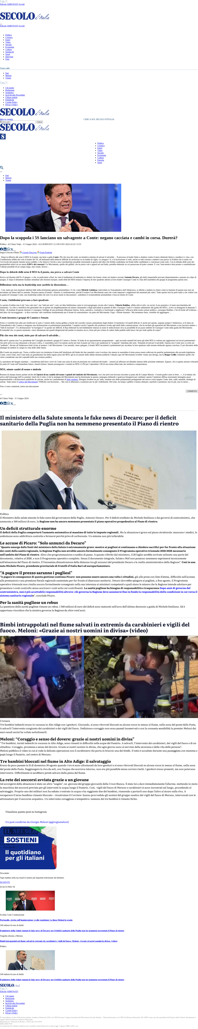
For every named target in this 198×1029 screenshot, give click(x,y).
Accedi (21, 4)
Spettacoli (9, 52)
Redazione (9, 90)
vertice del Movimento (28, 382)
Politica (8, 35)
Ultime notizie (11, 97)
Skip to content (6, 119)
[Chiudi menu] (1, 24)
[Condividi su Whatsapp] (9, 250)
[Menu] (1, 133)
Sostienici (9, 92)
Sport (7, 54)
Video (8, 42)
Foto (7, 59)
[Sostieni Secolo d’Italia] (28, 868)
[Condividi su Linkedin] (5, 250)
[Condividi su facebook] (2, 250)
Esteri (7, 40)
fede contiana (72, 379)
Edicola (3, 4)
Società (8, 45)
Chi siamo (9, 88)
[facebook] (1, 2)
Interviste (9, 57)
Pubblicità (9, 100)
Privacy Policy (11, 105)
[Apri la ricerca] (1, 168)
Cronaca (9, 37)
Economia (9, 47)
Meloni (8, 75)
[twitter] (6, 2)
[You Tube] (3, 2)
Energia (100, 160)
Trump (8, 78)
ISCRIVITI (5, 882)
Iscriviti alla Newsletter (15, 95)
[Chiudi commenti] (1, 394)
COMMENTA (192, 391)
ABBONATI (12, 4)
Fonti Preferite (45, 252)
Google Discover (29, 252)
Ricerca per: (5, 122)
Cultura (8, 49)
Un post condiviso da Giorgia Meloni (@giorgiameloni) (37, 822)
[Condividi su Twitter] (12, 250)
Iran (7, 73)
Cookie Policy (11, 102)
